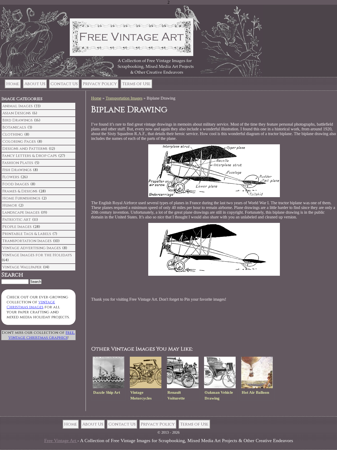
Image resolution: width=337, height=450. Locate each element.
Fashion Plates (17, 162)
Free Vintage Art (60, 440)
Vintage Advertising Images (31, 248)
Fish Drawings (17, 169)
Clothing (12, 134)
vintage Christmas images (31, 305)
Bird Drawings (17, 120)
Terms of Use (136, 84)
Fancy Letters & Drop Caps (29, 155)
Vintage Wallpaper (22, 267)
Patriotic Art (16, 219)
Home (12, 84)
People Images (17, 226)
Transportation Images (124, 98)
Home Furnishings (21, 198)
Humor (9, 205)
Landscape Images (20, 212)
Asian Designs (16, 113)
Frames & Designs (19, 191)
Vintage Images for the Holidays (37, 255)
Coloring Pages (19, 141)
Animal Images (17, 106)
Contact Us (64, 84)
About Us (34, 84)
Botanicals (14, 127)
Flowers (10, 177)
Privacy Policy (100, 84)
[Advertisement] (192, 324)
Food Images (15, 184)
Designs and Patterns (24, 148)
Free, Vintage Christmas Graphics (41, 335)
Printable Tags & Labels (26, 233)
